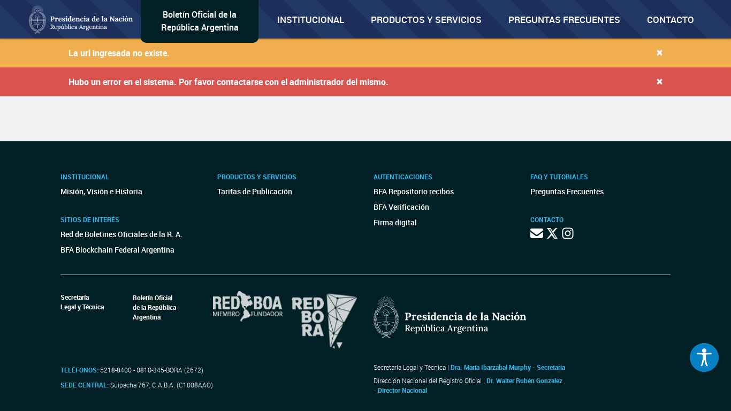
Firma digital (395, 222)
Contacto (670, 19)
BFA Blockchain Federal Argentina (117, 250)
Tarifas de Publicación (254, 191)
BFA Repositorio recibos (414, 191)
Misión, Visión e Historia (101, 191)
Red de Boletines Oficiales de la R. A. (121, 234)
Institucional (310, 19)
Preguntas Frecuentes (564, 19)
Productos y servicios (426, 19)
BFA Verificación (401, 207)
